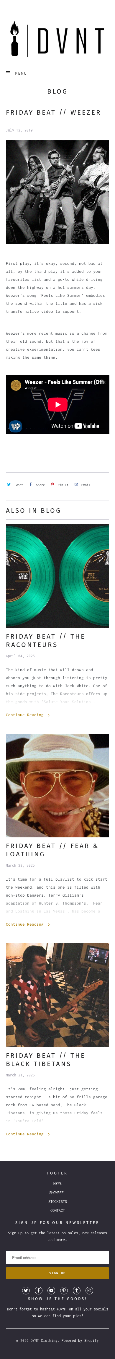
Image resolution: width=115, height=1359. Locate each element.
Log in (52, 4)
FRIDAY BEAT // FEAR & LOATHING (52, 850)
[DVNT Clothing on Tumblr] (76, 1290)
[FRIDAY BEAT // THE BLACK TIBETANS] (57, 995)
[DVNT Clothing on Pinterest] (64, 1290)
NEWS (57, 1183)
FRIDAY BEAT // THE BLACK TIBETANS (46, 1060)
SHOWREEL (57, 1192)
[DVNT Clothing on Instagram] (89, 1290)
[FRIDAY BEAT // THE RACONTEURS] (57, 576)
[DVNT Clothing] (57, 39)
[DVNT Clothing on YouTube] (51, 1290)
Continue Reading (26, 714)
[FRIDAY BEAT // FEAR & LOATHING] (57, 786)
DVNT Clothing (44, 1340)
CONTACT (57, 1210)
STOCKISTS (57, 1201)
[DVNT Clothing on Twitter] (26, 1290)
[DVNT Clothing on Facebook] (38, 1290)
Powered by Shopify (80, 1340)
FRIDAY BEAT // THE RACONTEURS (46, 640)
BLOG (57, 91)
